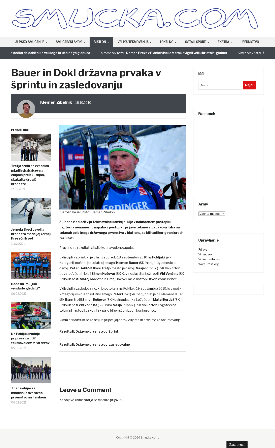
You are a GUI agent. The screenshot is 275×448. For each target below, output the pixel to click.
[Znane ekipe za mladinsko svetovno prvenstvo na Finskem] (31, 371)
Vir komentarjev (209, 259)
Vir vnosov (205, 254)
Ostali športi (195, 42)
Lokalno (167, 42)
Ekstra (223, 42)
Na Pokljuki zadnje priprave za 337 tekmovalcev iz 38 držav (30, 338)
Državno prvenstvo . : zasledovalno (102, 344)
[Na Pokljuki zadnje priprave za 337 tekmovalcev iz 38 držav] (31, 317)
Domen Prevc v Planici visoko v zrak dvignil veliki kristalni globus (168, 53)
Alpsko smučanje (29, 42)
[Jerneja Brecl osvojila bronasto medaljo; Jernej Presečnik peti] (31, 212)
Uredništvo (250, 42)
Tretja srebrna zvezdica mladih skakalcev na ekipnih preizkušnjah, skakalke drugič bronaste (30, 175)
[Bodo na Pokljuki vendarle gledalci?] (31, 267)
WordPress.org (208, 264)
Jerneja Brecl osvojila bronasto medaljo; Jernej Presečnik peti (31, 234)
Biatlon (100, 42)
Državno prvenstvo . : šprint (96, 331)
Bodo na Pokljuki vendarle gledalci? (25, 286)
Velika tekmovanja (133, 42)
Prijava (202, 249)
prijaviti (116, 400)
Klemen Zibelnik (56, 102)
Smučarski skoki (69, 42)
